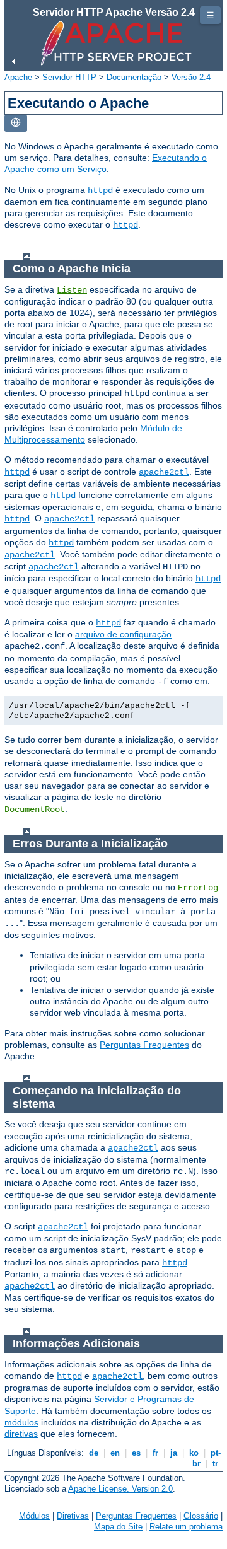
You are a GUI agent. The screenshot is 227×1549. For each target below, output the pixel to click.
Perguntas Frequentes (144, 1045)
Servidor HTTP (69, 77)
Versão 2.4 (191, 77)
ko (194, 1453)
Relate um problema (186, 1526)
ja (174, 1453)
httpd (100, 190)
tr (215, 1463)
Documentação (134, 77)
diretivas (21, 1434)
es (136, 1453)
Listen (72, 290)
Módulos (34, 1516)
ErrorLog (198, 888)
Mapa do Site (118, 1526)
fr (155, 1453)
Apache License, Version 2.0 (120, 1489)
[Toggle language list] (15, 123)
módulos (21, 1422)
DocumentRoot (34, 809)
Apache (18, 77)
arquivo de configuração (123, 634)
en (115, 1453)
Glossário (200, 1516)
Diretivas (73, 1516)
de (93, 1453)
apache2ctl (164, 472)
